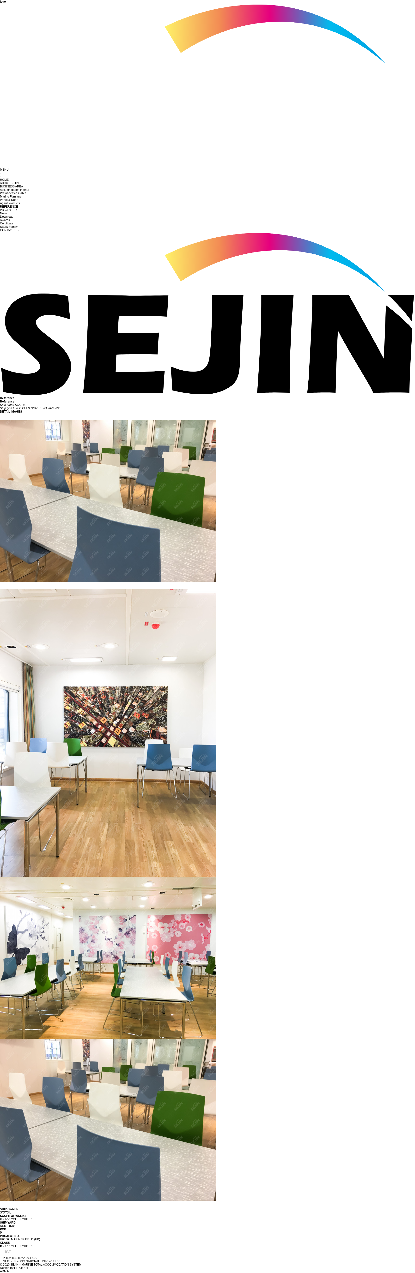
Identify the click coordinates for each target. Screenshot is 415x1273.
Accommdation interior (14, 190)
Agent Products (10, 203)
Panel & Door (9, 200)
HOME (4, 179)
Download (6, 216)
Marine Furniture (11, 196)
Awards (5, 220)
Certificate (6, 223)
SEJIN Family (9, 226)
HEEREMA (18, 1258)
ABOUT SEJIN (9, 183)
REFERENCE (9, 206)
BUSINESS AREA (11, 186)
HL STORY (21, 1268)
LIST (6, 1252)
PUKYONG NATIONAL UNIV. (29, 1261)
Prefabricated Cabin (13, 193)
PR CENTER (8, 210)
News (3, 213)
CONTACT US (9, 230)
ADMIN (4, 1271)
